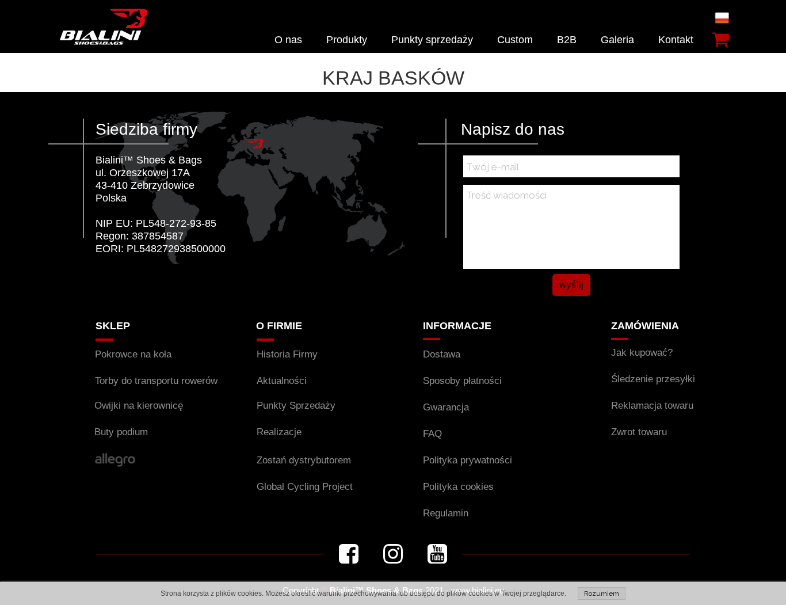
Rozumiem (601, 593)
